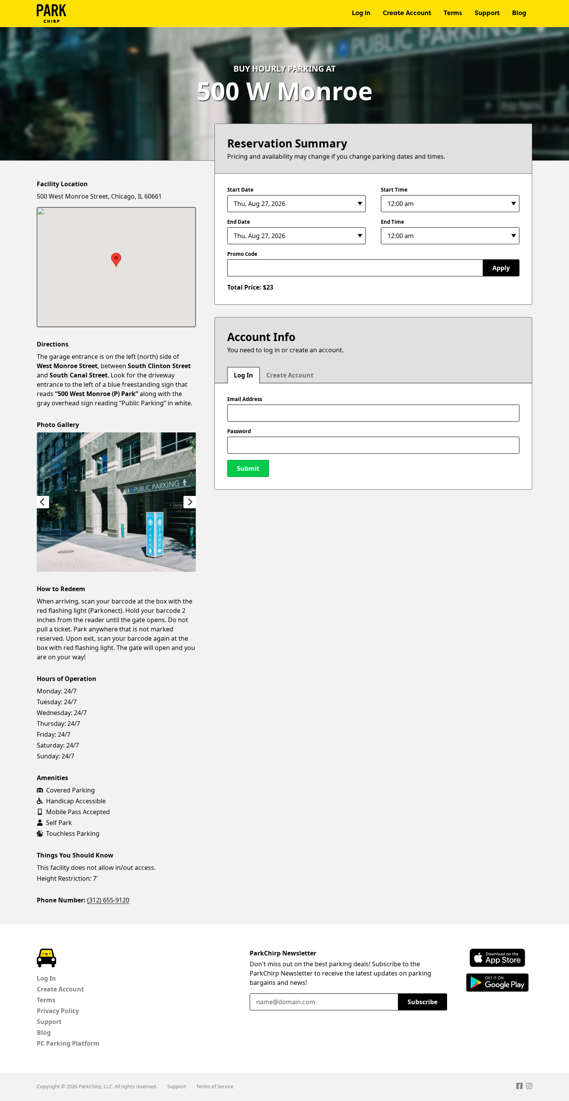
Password (239, 431)
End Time (392, 221)
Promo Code (242, 253)
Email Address (244, 399)
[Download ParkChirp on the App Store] (497, 957)
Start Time (394, 189)
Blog (519, 13)
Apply (501, 268)
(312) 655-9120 (108, 900)
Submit (248, 468)
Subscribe (422, 1002)
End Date (238, 221)
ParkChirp (51, 13)
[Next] (189, 502)
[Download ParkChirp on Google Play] (497, 982)
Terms (453, 13)
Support (487, 13)
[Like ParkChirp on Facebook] (519, 1087)
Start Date (240, 189)
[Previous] (43, 502)
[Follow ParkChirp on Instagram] (529, 1087)
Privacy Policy (58, 1011)
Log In (361, 13)
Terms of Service (214, 1086)
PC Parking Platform (68, 1043)
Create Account (407, 13)
